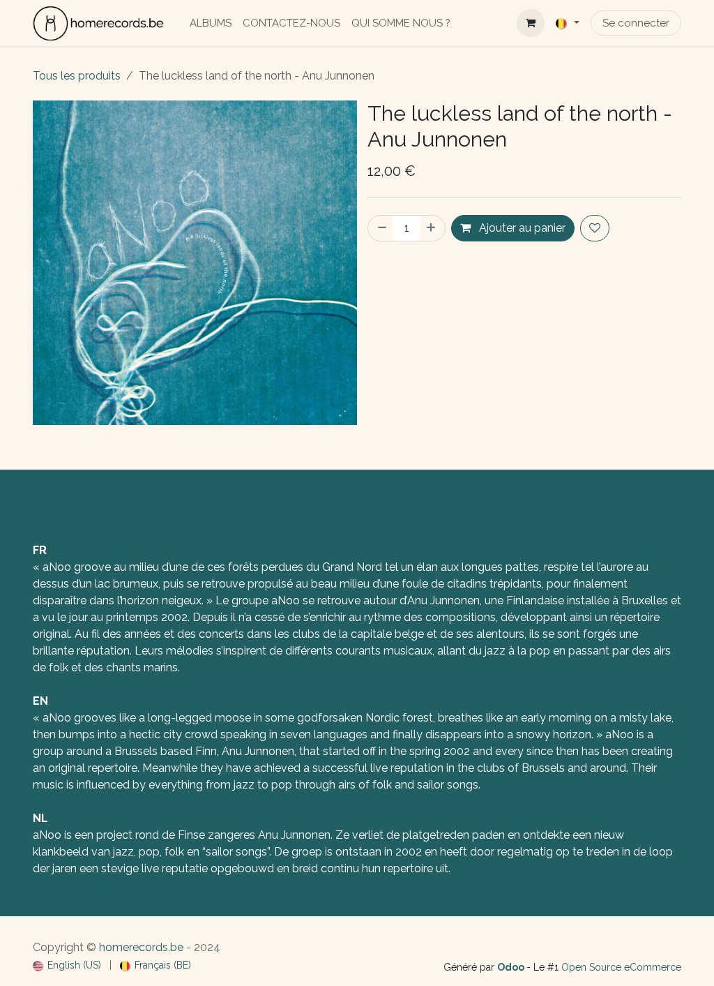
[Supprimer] (380, 228)
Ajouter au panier (520, 227)
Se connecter (635, 23)
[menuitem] (210, 23)
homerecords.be (141, 947)
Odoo (511, 967)
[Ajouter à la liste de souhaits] (594, 228)
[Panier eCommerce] (531, 23)
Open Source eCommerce (621, 967)
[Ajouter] (432, 228)
